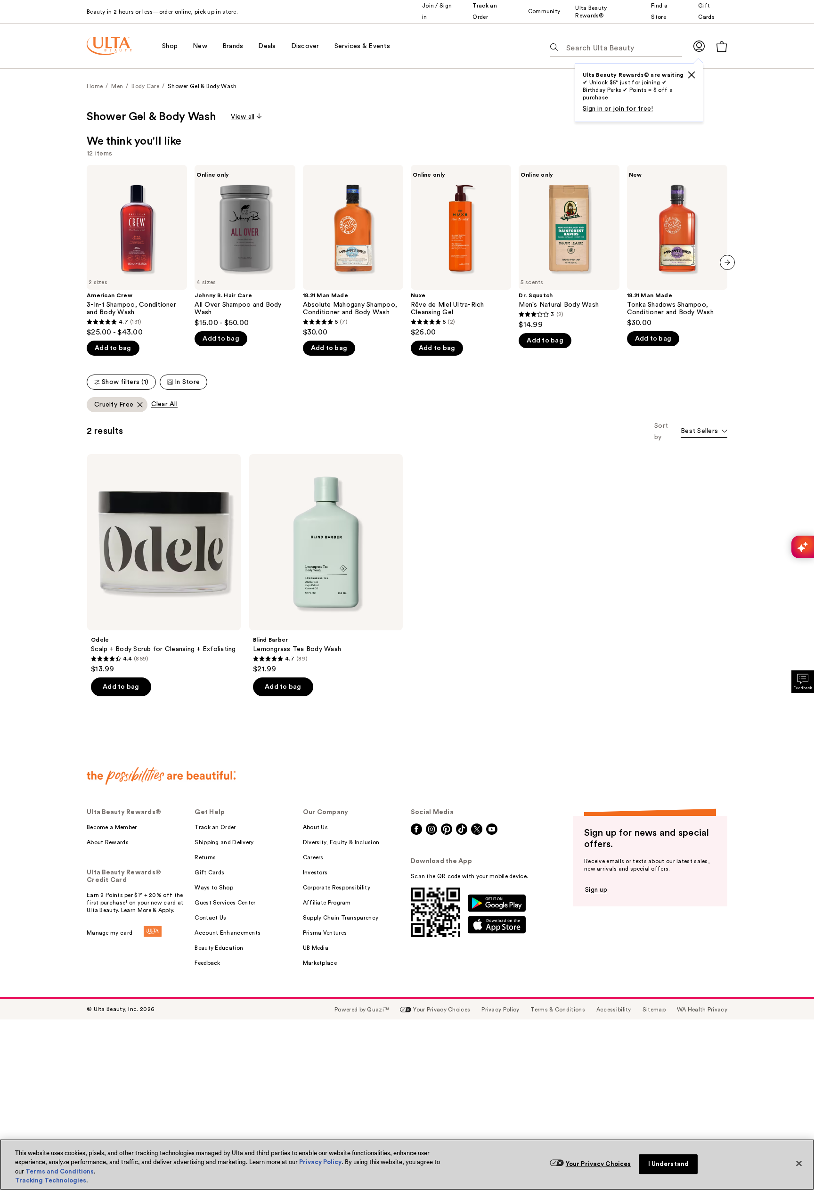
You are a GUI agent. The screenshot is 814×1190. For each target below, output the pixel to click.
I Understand (668, 1164)
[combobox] (704, 431)
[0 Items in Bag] (721, 46)
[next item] (727, 262)
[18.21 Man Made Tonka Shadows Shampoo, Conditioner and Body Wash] (677, 246)
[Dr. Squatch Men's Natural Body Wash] (569, 247)
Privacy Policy (320, 1162)
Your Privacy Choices (598, 1164)
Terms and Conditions (59, 1171)
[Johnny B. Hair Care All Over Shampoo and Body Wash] (245, 246)
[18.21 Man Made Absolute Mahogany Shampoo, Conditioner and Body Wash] (353, 251)
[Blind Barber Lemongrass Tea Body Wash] (326, 564)
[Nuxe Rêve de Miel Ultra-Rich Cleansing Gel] (461, 251)
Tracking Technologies (50, 1180)
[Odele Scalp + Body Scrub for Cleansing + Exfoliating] (164, 564)
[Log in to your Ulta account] (699, 46)
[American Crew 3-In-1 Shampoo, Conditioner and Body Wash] (137, 251)
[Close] (799, 1163)
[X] (691, 75)
